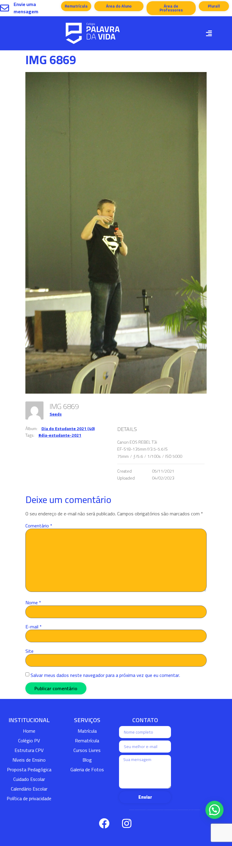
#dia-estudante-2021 (59, 435)
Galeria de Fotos (87, 769)
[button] (208, 33)
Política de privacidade (29, 798)
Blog (87, 759)
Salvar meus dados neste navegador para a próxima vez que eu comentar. (105, 675)
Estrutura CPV (29, 750)
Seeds (56, 414)
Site (29, 651)
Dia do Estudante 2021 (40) (68, 428)
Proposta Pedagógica (29, 769)
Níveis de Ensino (29, 759)
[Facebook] (103, 823)
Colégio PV (29, 740)
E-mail (33, 626)
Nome (33, 602)
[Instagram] (126, 823)
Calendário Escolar (29, 788)
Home (29, 730)
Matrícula (87, 730)
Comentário (38, 525)
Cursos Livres (87, 750)
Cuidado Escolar (29, 779)
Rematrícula (87, 740)
